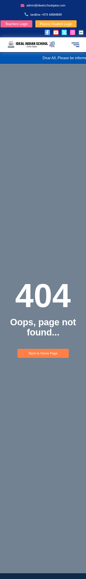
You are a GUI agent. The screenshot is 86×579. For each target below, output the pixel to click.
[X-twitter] (64, 32)
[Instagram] (72, 32)
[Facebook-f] (47, 32)
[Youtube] (55, 32)
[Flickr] (81, 32)
